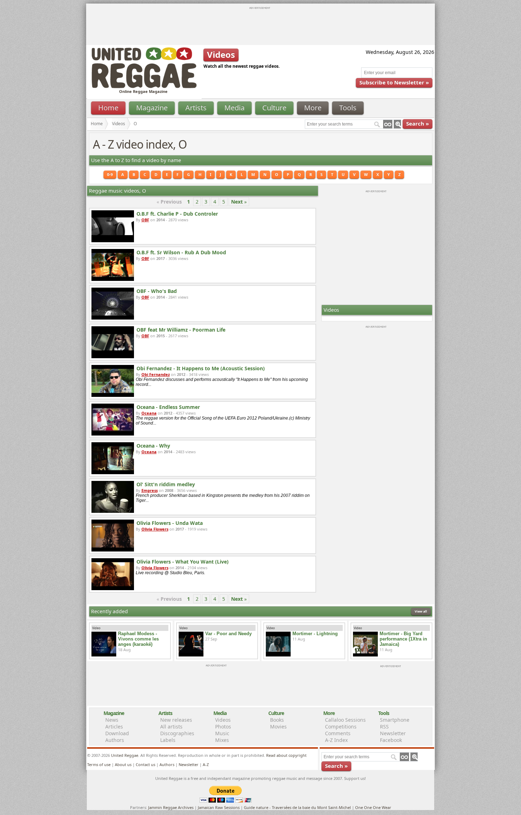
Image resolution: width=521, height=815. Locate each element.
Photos (223, 726)
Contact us (145, 764)
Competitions (341, 726)
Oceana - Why (153, 445)
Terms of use (99, 764)
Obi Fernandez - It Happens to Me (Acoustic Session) (200, 368)
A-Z (206, 764)
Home (108, 107)
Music (222, 733)
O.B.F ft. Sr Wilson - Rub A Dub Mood (181, 252)
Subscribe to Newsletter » (394, 82)
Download (117, 733)
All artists (171, 726)
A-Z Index (336, 740)
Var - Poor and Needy (228, 633)
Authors (114, 740)
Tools (348, 107)
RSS (384, 726)
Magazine (152, 107)
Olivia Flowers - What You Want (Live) (182, 561)
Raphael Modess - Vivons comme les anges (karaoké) (138, 639)
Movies (278, 726)
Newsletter (393, 733)
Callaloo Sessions (345, 719)
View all (421, 611)
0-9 (110, 174)
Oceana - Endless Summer (168, 407)
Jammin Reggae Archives (171, 807)
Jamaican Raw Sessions (219, 807)
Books (277, 719)
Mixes (222, 740)
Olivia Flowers (154, 529)
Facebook (391, 740)
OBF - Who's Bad (156, 291)
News (111, 719)
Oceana (149, 413)
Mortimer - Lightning (315, 633)
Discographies (177, 733)
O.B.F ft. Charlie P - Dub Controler (177, 213)
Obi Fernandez (155, 374)
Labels (167, 740)
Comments (338, 733)
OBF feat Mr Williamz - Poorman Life (180, 329)
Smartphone (394, 719)
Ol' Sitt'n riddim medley (165, 484)
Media (234, 107)
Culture (274, 107)
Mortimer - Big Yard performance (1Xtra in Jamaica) (403, 639)
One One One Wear (373, 807)
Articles (114, 726)
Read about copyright (286, 755)
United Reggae (124, 755)
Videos (118, 124)
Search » (417, 123)
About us (123, 764)
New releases (176, 719)
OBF (145, 219)
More (312, 107)
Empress (149, 490)
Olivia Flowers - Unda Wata (169, 523)
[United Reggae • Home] (144, 86)
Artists (196, 107)
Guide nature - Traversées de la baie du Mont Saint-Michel (297, 807)
